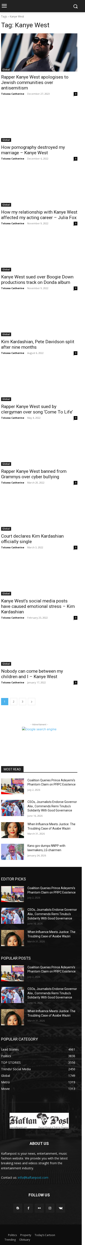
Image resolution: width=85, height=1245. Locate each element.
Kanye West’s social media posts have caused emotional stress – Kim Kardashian (38, 606)
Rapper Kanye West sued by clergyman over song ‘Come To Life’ (37, 409)
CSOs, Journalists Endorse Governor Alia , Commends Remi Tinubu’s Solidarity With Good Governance (52, 806)
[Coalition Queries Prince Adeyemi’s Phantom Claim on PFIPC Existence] (12, 786)
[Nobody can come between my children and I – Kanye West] (39, 647)
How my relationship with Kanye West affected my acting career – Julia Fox (39, 214)
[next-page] (31, 701)
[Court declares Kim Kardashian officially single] (39, 511)
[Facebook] (28, 1208)
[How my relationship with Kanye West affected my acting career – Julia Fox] (39, 187)
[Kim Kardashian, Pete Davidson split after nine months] (39, 317)
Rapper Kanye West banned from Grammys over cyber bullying (33, 474)
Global (6, 69)
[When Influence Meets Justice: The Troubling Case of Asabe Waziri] (12, 830)
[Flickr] (39, 1208)
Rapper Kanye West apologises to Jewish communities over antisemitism (34, 82)
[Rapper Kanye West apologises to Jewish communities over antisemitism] (39, 52)
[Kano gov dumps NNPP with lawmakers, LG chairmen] (12, 852)
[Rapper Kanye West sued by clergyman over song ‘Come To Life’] (39, 382)
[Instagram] (50, 1208)
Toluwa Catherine (12, 93)
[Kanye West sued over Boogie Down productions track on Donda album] (39, 252)
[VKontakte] (60, 1208)
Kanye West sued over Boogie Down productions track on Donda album (37, 279)
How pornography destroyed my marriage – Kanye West (33, 150)
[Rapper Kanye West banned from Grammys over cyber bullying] (39, 447)
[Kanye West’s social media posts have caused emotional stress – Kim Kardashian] (39, 576)
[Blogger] (18, 1208)
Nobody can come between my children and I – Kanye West (32, 674)
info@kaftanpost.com (33, 1177)
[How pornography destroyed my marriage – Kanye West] (39, 123)
